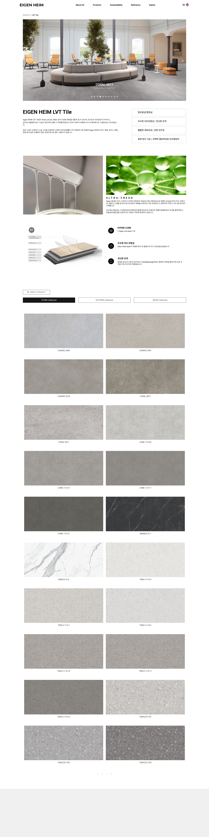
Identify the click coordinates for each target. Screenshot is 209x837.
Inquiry (152, 5)
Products (97, 5)
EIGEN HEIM (32, 5)
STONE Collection (49, 300)
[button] (26, 61)
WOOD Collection (160, 300)
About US (80, 5)
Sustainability (116, 5)
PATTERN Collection (104, 300)
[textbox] (174, 817)
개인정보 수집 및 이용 (154, 811)
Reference (135, 5)
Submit (174, 824)
